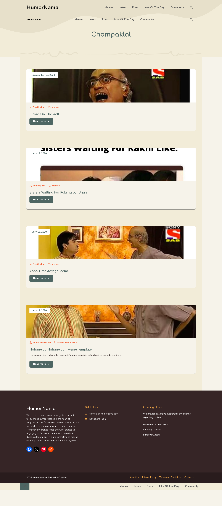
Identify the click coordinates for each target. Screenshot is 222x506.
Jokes (122, 7)
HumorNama (42, 7)
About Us (134, 477)
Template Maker (42, 342)
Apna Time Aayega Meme (49, 271)
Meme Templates (67, 342)
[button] (191, 7)
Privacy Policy (149, 477)
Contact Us (190, 477)
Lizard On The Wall (44, 114)
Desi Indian (39, 107)
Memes (109, 7)
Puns (135, 7)
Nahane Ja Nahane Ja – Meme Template (60, 349)
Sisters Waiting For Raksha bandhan (58, 192)
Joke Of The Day (154, 7)
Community (177, 7)
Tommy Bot (39, 185)
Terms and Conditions (170, 477)
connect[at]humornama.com (103, 413)
